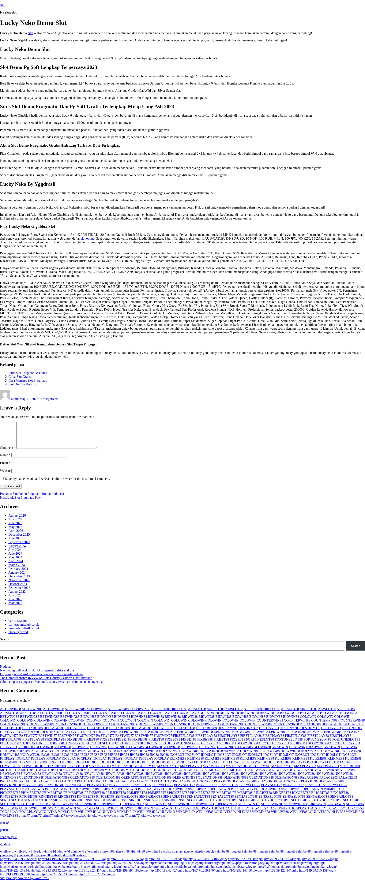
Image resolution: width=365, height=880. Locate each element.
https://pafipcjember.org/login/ (60, 866)
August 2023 (17, 591)
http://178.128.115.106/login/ (207, 859)
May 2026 (15, 527)
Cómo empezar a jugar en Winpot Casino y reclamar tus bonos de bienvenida (51, 682)
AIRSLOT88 (160, 709)
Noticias (5, 666)
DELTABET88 (310, 724)
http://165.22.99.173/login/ (92, 859)
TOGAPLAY (182, 808)
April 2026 (15, 530)
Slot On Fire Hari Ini (22, 384)
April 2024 (15, 561)
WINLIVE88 (205, 811)
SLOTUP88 (195, 800)
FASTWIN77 (351, 732)
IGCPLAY (7, 758)
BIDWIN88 (88, 716)
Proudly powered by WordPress (27, 878)
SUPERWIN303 (63, 804)
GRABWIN (280, 747)
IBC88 (45, 754)
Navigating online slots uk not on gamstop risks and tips (37, 670)
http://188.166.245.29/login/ (55, 863)
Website (5, 470)
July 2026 (15, 519)
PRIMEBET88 (334, 789)
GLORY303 (209, 743)
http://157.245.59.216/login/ (18, 859)
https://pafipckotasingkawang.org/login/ (300, 863)
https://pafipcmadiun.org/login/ (101, 866)
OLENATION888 (31, 777)
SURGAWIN (317, 804)
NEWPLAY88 (261, 770)
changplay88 (8, 837)
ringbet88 (223, 851)
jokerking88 (8, 855)
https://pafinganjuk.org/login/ (317, 866)
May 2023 (15, 603)
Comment (8, 447)
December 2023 (19, 576)
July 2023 (15, 595)
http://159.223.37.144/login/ (282, 859)
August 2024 (17, 546)
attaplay (166, 851)
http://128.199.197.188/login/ (128, 870)
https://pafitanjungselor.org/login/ (144, 866)
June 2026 (15, 523)
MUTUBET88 (350, 766)
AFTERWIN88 (10, 709)
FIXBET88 (75, 739)
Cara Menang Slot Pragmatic (27, 380)
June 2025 (15, 538)
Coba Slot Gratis (19, 376)
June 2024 (15, 553)
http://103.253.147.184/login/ (242, 870)
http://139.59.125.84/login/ (280, 870)
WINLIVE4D (47, 811)
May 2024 (15, 557)
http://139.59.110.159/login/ (317, 870)
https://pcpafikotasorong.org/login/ (250, 863)
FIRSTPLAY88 (184, 735)
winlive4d (6, 851)
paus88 (5, 822)
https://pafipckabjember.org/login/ (233, 866)
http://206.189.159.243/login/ (168, 859)
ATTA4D (43, 713)
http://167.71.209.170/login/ (203, 870)
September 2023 (19, 587)
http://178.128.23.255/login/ (96, 874)
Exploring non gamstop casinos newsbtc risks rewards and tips (41, 674)
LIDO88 (41, 762)
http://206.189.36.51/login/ (130, 863)
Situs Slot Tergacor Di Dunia (27, 373)
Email (5, 463)
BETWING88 (209, 713)
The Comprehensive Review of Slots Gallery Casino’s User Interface (46, 678)
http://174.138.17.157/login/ (129, 859)
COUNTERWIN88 (270, 720)
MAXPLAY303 (100, 766)
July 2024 (15, 549)
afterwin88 (92, 851)
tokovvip (72, 815)
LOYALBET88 (195, 762)
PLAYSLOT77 (97, 785)
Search (4, 639)
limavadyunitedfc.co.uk (24, 628)
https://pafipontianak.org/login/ (277, 866)
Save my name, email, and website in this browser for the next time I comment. (57, 478)
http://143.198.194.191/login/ (19, 874)
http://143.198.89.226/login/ (93, 863)
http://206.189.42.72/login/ (166, 870)
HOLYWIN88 (148, 751)
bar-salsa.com (17, 620)
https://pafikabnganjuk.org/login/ (188, 866)
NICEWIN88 (134, 773)
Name (5, 455)
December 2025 (19, 534)
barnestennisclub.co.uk (23, 624)
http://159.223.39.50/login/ (245, 859)
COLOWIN (308, 716)
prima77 (24, 815)
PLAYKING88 (202, 781)
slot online (87, 238)
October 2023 (17, 584)
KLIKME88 (178, 758)
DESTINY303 (227, 728)
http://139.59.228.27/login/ (320, 859)
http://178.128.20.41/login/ (90, 870)
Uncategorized (48, 399)
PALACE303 (309, 777)
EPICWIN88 (112, 732)
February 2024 (18, 568)
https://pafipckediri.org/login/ (207, 863)
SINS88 (53, 800)
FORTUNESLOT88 (260, 739)
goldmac (5, 844)
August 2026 (17, 515)
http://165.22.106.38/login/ (17, 863)
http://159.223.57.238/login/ (58, 874)
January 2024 (17, 572)
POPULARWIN (33, 789)
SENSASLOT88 (126, 796)
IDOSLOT (177, 754)
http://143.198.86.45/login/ (56, 859)
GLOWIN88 (44, 747)
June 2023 (15, 599)
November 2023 (19, 580)
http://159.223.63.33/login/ (17, 870)
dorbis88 (56, 855)
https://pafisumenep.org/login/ (19, 866)
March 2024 (16, 565)
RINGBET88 (262, 792)
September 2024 (19, 542)
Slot (2, 5)
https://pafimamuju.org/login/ (168, 863)
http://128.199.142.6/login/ (54, 870)
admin (15, 399)
